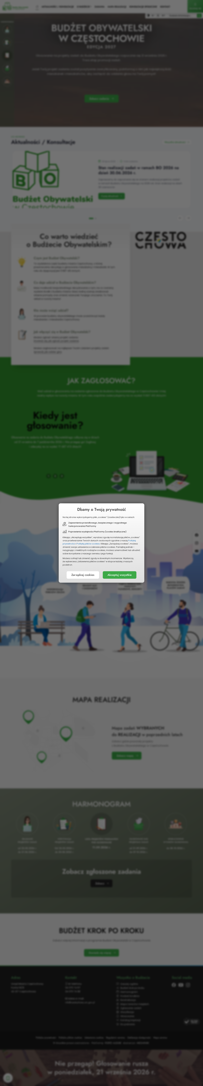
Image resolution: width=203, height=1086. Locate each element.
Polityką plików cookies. (88, 543)
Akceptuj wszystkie (120, 575)
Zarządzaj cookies (82, 575)
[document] (101, 543)
